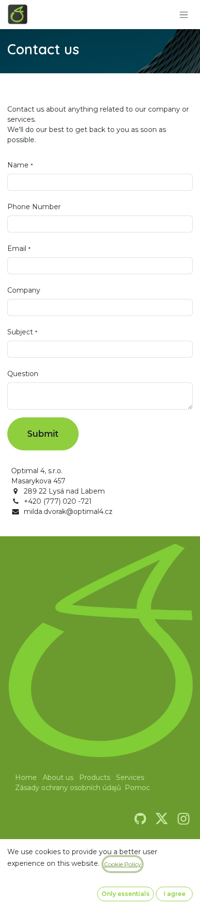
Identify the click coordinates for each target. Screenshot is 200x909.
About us (58, 777)
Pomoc (137, 787)
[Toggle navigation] (184, 14)
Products (94, 777)
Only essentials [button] (125, 893)
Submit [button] (43, 434)
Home (26, 777)
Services (130, 777)
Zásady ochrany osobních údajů (68, 787)
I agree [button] (174, 893)
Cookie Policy (122, 864)
